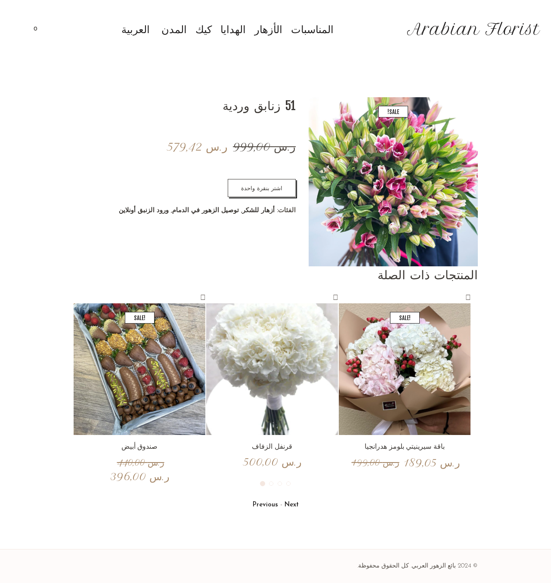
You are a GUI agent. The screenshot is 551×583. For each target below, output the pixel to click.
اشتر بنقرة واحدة (261, 188)
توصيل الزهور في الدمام (205, 210)
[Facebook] (112, 566)
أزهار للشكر (258, 210)
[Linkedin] (122, 566)
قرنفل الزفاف (272, 446)
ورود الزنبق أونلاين (144, 210)
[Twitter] (90, 566)
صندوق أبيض (139, 446)
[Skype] (79, 566)
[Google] (101, 566)
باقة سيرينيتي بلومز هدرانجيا (405, 446)
